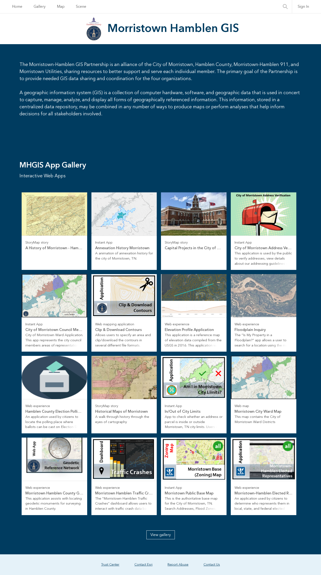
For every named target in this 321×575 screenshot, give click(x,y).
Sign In (303, 6)
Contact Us (212, 564)
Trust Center (110, 564)
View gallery (160, 535)
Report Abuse (178, 564)
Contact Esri (143, 564)
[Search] (285, 6)
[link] (54, 231)
